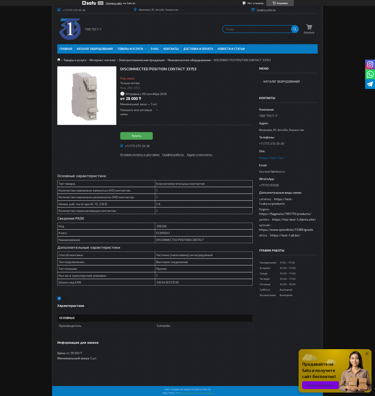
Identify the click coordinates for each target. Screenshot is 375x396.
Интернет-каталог (103, 60)
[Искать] (295, 29)
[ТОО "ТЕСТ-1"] (70, 29)
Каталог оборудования (95, 49)
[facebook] (59, 299)
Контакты (171, 49)
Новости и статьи (231, 49)
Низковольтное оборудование (189, 60)
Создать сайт (114, 3)
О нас (155, 49)
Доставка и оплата (198, 49)
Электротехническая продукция (141, 60)
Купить (136, 135)
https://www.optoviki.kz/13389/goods (286, 229)
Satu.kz (206, 389)
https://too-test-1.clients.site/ (294, 219)
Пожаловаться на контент (196, 392)
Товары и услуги (130, 49)
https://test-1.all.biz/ (285, 235)
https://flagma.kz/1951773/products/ (285, 214)
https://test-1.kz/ (271, 158)
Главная (65, 49)
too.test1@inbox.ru (272, 171)
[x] (64, 299)
